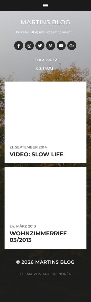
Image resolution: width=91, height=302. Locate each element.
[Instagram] (29, 45)
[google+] (71, 45)
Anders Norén (57, 274)
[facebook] (18, 45)
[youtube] (61, 45)
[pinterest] (50, 45)
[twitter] (39, 45)
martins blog (45, 22)
